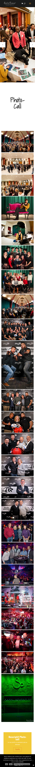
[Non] (33, 761)
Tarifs (17, 749)
